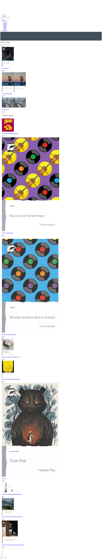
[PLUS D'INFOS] (4, 71)
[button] (2, 71)
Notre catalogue (4, 39)
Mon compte (3, 14)
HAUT (1, 558)
